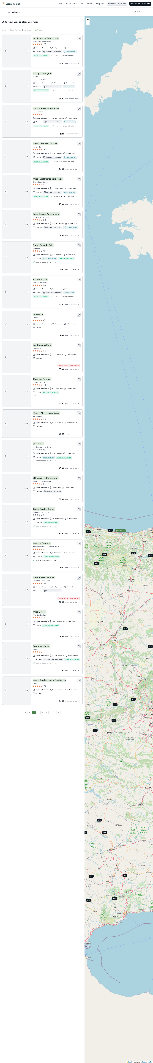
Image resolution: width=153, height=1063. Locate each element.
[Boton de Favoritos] (79, 38)
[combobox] (67, 12)
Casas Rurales (71, 4)
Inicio (61, 4)
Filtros (139, 12)
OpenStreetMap (147, 1062)
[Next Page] (55, 712)
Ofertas (90, 4)
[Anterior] (5, 51)
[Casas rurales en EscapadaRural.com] (11, 3)
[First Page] (25, 712)
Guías (82, 4)
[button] (98, 564)
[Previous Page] (29, 712)
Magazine (100, 4)
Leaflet (130, 1062)
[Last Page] (58, 712)
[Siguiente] (27, 51)
